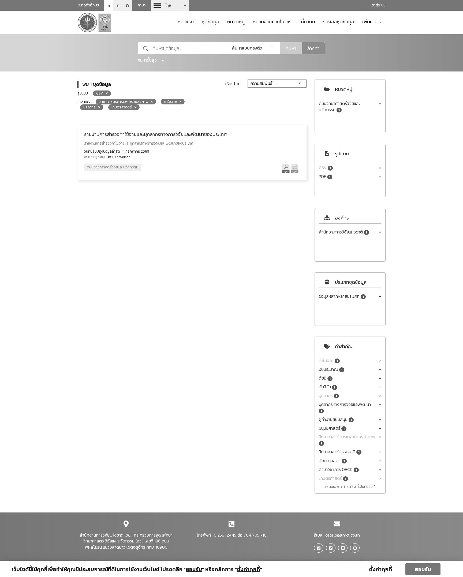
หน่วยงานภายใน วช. (272, 21)
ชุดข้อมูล (210, 21)
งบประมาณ (330, 369)
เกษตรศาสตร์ (332, 478)
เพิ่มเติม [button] (370, 21)
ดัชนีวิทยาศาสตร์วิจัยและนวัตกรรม (339, 106)
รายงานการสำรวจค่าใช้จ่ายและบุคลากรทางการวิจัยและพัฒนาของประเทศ (155, 134)
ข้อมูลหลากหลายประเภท (341, 296)
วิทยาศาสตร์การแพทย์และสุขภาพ (347, 440)
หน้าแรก (186, 21)
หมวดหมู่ (236, 21)
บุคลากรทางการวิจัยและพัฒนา (345, 407)
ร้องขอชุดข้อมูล (338, 21)
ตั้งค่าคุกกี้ (380, 569)
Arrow (170, 5)
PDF (324, 177)
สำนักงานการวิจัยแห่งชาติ (343, 232)
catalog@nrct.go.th (342, 535)
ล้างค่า (313, 48)
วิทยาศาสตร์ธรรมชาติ (339, 452)
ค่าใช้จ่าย (328, 360)
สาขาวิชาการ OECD (338, 469)
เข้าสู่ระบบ (378, 5)
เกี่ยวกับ (307, 21)
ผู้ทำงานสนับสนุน (335, 419)
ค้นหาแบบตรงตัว (247, 48)
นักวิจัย (327, 387)
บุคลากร (328, 396)
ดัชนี (325, 378)
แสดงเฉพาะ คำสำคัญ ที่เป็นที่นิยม (349, 486)
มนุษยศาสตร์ (332, 428)
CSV (325, 168)
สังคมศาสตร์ (332, 461)
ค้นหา (290, 48)
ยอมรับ (423, 569)
